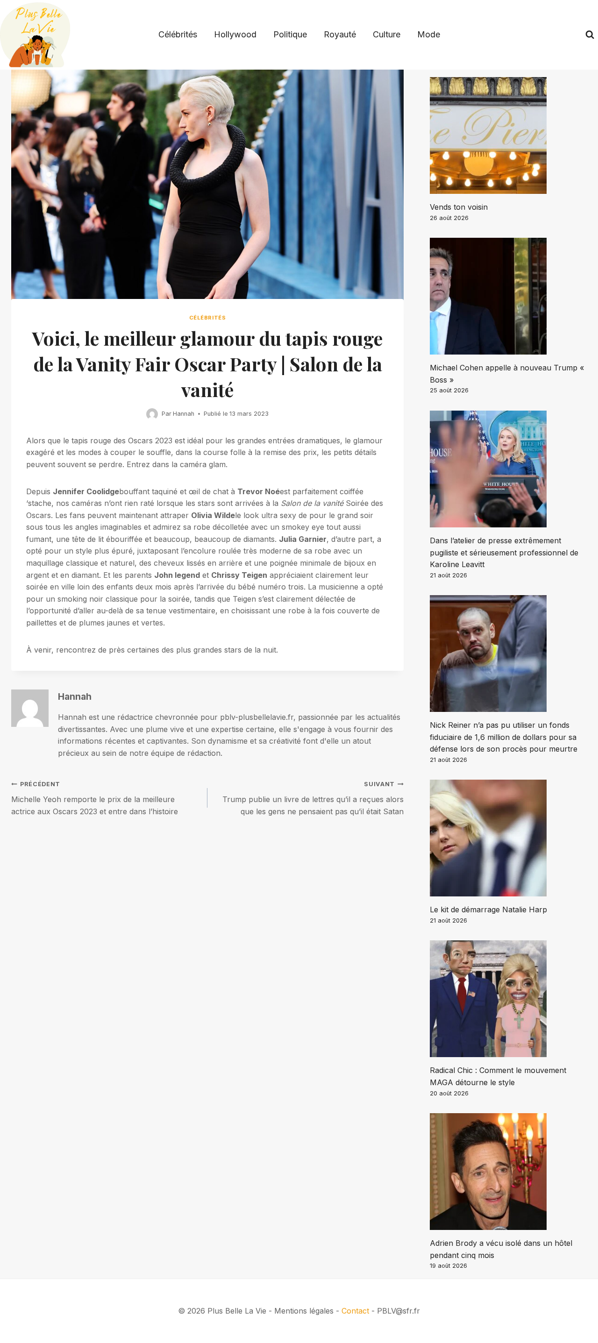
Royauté (340, 34)
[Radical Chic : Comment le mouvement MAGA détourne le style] (508, 998)
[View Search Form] (590, 35)
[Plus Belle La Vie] (35, 34)
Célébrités (177, 34)
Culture (386, 34)
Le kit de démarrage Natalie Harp (488, 909)
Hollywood (235, 34)
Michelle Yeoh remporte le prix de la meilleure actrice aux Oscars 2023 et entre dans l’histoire (94, 798)
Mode (428, 34)
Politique (290, 34)
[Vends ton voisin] (508, 135)
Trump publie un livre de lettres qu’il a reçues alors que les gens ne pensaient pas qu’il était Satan (313, 798)
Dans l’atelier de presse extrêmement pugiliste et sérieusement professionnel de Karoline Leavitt (504, 552)
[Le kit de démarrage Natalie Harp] (508, 838)
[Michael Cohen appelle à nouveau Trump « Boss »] (508, 296)
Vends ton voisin (459, 207)
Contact (355, 1310)
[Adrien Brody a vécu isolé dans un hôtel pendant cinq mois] (508, 1171)
